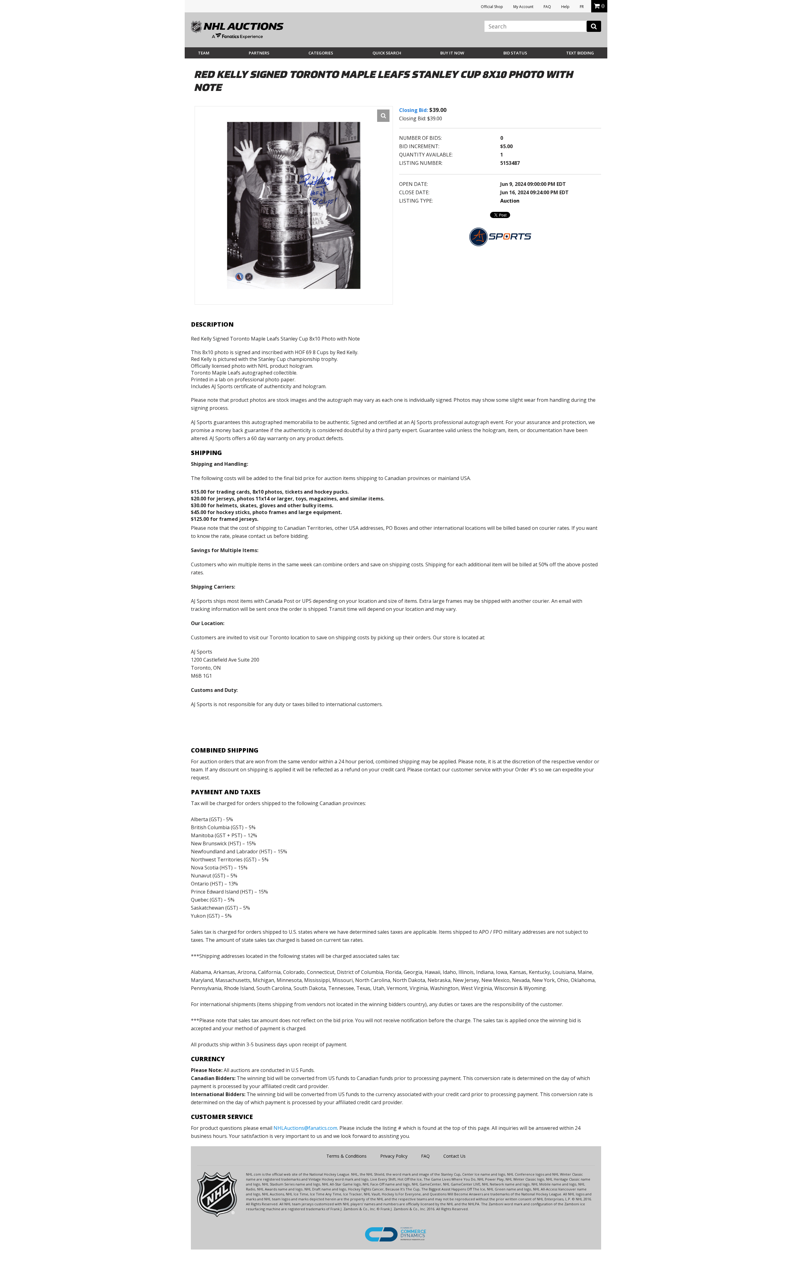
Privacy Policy (393, 1156)
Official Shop (492, 6)
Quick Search (386, 53)
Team (203, 53)
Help (565, 6)
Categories (320, 53)
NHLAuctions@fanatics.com (305, 1128)
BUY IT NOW (452, 53)
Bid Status (515, 53)
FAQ (547, 6)
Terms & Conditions (346, 1156)
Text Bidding (580, 53)
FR (582, 6)
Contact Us (454, 1156)
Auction (509, 200)
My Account (523, 6)
